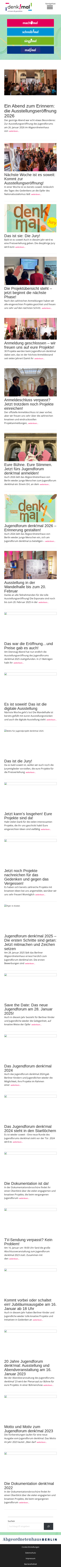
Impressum (30, 1558)
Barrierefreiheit (30, 1564)
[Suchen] (48, 1526)
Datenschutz (30, 1552)
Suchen (11, 1521)
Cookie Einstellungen (30, 1547)
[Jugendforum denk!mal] (19, 8)
